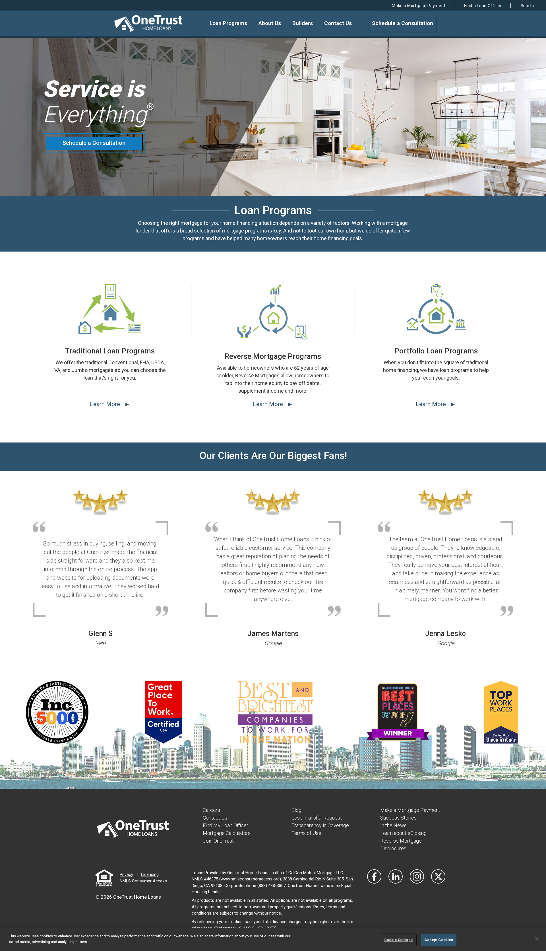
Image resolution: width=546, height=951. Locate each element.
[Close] (537, 939)
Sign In (527, 5)
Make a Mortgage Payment (418, 5)
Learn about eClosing (403, 833)
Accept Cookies (438, 940)
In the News (393, 825)
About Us (269, 23)
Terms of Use (306, 833)
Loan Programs (228, 23)
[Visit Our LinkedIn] (395, 876)
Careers (211, 810)
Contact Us (338, 23)
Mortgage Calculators (227, 833)
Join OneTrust (218, 841)
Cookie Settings (398, 940)
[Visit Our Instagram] (417, 876)
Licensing (150, 874)
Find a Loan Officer (483, 5)
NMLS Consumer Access (143, 881)
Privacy (126, 874)
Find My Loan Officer (225, 825)
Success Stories (398, 818)
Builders (302, 23)
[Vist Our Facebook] (374, 876)
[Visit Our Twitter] (438, 876)
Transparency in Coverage (320, 825)
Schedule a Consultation (402, 23)
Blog (296, 810)
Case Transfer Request (316, 818)
